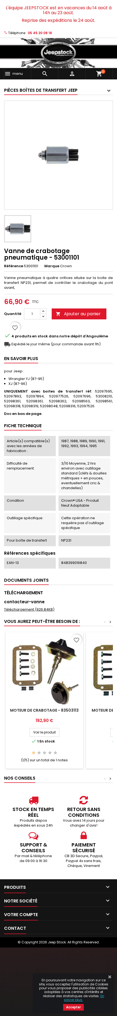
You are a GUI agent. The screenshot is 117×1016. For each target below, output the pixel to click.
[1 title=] (33, 753)
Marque (51, 266)
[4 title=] (50, 753)
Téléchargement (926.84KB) (29, 609)
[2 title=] (39, 753)
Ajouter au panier (78, 314)
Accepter (73, 1007)
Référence (13, 266)
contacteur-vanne (24, 602)
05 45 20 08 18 (40, 33)
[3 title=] (44, 753)
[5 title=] (55, 753)
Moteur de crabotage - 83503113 (44, 710)
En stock (40, 336)
